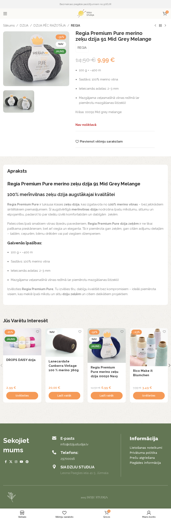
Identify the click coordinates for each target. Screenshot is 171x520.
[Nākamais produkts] (165, 25)
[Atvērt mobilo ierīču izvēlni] (5, 13)
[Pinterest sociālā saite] (27, 462)
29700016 (67, 459)
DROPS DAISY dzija (21, 360)
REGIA (75, 25)
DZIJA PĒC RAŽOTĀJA (50, 25)
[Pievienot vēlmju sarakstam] (37, 331)
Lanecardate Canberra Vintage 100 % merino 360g (64, 365)
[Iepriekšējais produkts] (155, 25)
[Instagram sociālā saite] (16, 462)
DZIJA (24, 25)
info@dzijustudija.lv (74, 444)
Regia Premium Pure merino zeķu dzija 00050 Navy (104, 372)
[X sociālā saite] (11, 462)
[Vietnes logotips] (85, 13)
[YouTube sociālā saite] (21, 462)
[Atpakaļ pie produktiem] (160, 25)
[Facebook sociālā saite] (5, 462)
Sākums (9, 25)
